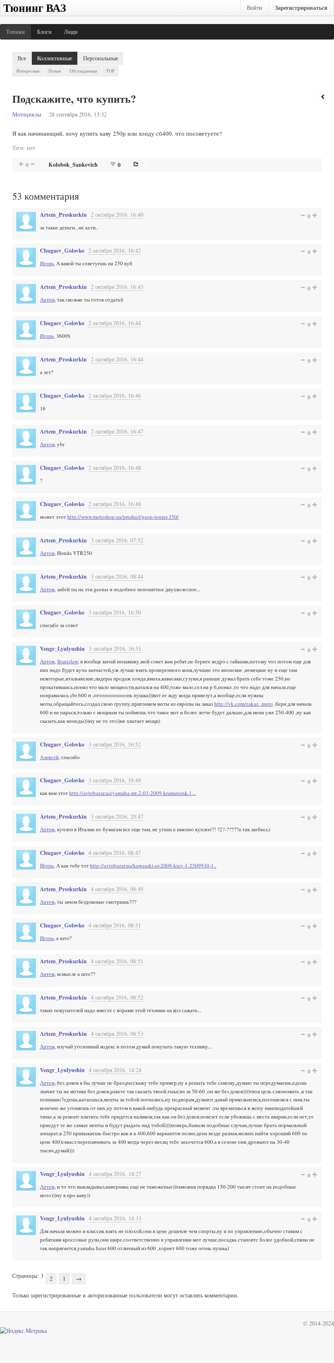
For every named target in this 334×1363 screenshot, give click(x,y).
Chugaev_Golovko (62, 250)
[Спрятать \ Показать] (323, 96)
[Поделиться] (136, 164)
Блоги (44, 31)
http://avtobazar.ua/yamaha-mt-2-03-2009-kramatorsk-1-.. (132, 793)
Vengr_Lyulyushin (62, 648)
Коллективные (54, 58)
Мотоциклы (26, 114)
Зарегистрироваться (301, 7)
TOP (110, 71)
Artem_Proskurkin (63, 214)
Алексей (49, 757)
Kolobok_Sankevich (73, 164)
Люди (71, 31)
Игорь (47, 263)
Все (22, 58)
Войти (254, 7)
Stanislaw (67, 661)
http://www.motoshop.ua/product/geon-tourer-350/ (123, 516)
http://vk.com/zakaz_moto (243, 703)
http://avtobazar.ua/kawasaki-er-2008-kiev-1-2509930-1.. (153, 865)
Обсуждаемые (83, 71)
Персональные (100, 58)
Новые (54, 71)
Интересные (28, 71)
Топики (15, 31)
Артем (47, 299)
